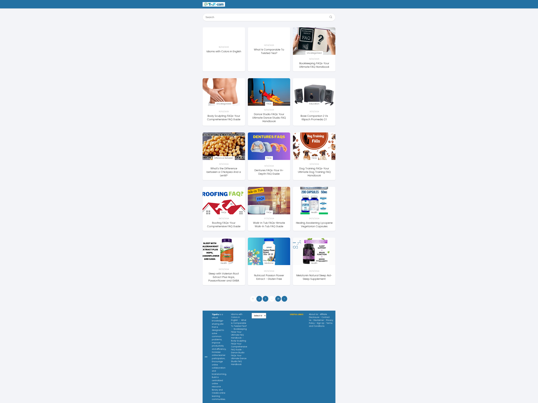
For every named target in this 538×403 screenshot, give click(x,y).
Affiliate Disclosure (318, 316)
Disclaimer (318, 320)
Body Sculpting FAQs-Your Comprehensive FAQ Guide (239, 345)
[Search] (330, 16)
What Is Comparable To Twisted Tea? (239, 323)
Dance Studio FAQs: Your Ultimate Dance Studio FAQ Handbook (238, 358)
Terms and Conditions (320, 324)
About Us (313, 314)
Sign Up (320, 323)
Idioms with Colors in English (236, 317)
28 (278, 298)
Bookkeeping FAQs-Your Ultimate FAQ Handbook (239, 333)
